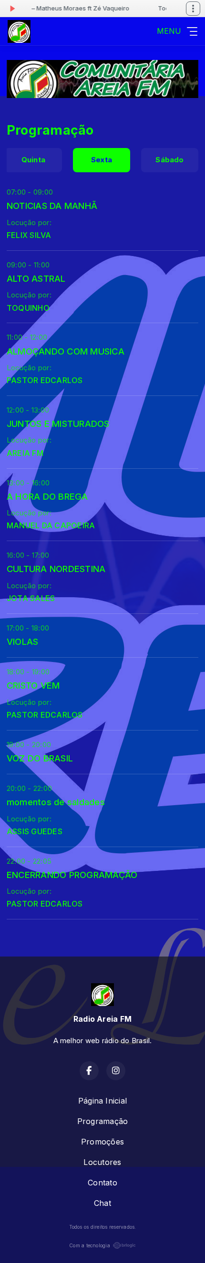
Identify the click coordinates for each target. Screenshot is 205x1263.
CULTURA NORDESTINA (56, 568)
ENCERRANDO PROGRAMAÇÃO (72, 874)
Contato (102, 1182)
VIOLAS (22, 641)
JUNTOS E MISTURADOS (58, 423)
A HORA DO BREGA (47, 496)
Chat (102, 1203)
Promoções (102, 1141)
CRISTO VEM (33, 685)
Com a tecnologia (89, 1245)
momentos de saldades (56, 802)
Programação (102, 1121)
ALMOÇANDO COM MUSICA (65, 351)
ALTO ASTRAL (36, 278)
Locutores (102, 1162)
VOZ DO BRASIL (40, 758)
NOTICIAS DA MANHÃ (52, 205)
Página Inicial (102, 1100)
